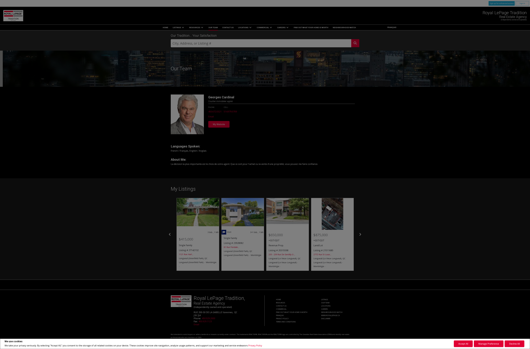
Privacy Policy (255, 345)
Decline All (514, 343)
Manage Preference (488, 343)
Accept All (463, 343)
